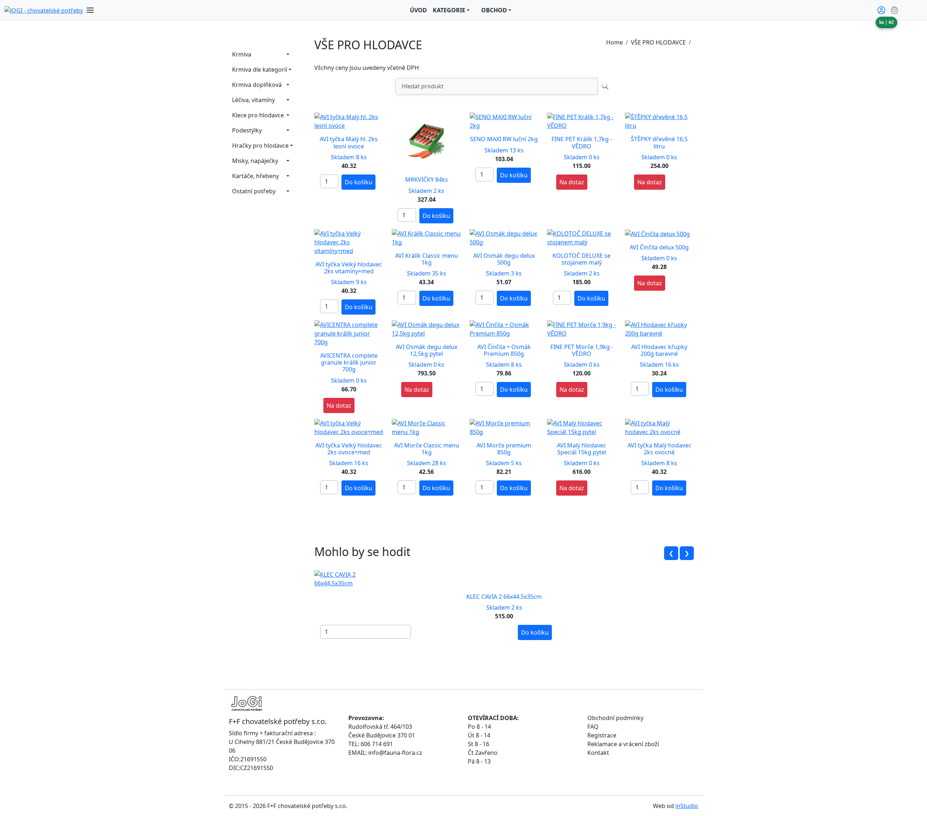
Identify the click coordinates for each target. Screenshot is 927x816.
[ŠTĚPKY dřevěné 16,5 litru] (659, 121)
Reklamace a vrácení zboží (623, 744)
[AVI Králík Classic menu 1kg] (426, 237)
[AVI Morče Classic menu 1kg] (426, 427)
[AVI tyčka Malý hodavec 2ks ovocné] (659, 427)
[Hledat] (605, 86)
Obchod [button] (494, 10)
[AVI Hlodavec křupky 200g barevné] (659, 328)
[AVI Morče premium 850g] (504, 427)
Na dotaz (571, 182)
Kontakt (598, 753)
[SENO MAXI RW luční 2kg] (504, 121)
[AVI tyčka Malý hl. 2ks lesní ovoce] (348, 121)
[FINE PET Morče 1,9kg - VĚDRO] (581, 328)
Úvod (418, 10)
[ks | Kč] (906, 10)
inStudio (686, 806)
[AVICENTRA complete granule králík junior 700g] (348, 333)
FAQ (593, 727)
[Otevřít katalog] (90, 10)
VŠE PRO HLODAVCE (658, 42)
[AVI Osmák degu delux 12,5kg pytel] (426, 328)
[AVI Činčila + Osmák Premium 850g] (504, 328)
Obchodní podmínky (615, 718)
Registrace (601, 735)
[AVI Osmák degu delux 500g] (504, 237)
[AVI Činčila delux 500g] (657, 233)
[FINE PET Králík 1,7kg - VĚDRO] (581, 121)
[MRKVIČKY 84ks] (428, 141)
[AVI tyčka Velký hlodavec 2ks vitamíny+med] (348, 241)
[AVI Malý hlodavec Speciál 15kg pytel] (581, 427)
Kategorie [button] (449, 10)
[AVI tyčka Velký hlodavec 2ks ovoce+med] (348, 427)
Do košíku (358, 182)
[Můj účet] (881, 10)
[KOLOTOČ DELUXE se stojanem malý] (581, 237)
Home (614, 42)
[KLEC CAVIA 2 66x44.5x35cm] (350, 578)
